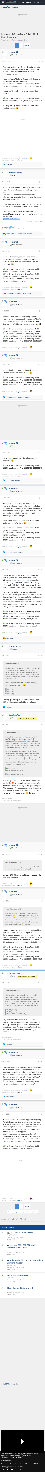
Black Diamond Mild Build (18, 1275)
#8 (42, 570)
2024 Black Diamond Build (21, 1232)
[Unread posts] (38, 2)
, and (18, 293)
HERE (19, 800)
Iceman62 (6, 40)
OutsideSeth (11, 1265)
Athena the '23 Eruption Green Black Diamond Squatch (25, 1261)
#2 (42, 182)
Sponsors (4, 1464)
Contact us (14, 1464)
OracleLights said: (12, 909)
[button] (2, 2)
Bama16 (10, 1290)
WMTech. (28, 1455)
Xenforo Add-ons (13, 1457)
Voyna (9, 1250)
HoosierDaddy (15, 172)
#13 (42, 983)
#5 (42, 365)
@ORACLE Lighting (21, 580)
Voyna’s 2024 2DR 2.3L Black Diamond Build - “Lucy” (21, 1246)
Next (26, 45)
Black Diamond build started (20, 1288)
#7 (42, 498)
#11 (42, 854)
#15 (42, 1114)
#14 (42, 1062)
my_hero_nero (12, 1235)
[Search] (42, 2)
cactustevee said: (11, 862)
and (19, 234)
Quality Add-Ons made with (11, 1455)
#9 (42, 656)
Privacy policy (7, 1467)
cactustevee (15, 646)
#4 (42, 311)
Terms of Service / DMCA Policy (30, 1464)
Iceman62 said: (11, 664)
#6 (42, 453)
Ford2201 (10, 1278)
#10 (42, 724)
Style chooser (6, 1461)
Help (15, 1467)
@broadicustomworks (11, 219)
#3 (42, 251)
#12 (42, 901)
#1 (42, 61)
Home (20, 1467)
